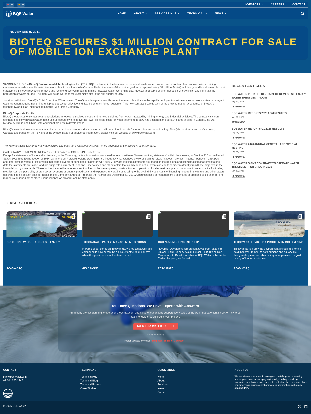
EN (10, 4)
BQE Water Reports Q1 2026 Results (258, 128)
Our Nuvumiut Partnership (178, 242)
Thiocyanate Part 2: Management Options (114, 242)
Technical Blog (89, 380)
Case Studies (88, 388)
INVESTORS (252, 4)
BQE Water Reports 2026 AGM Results (259, 113)
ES (21, 4)
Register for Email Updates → (169, 340)
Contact (162, 392)
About (139, 13)
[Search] (302, 14)
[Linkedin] (306, 406)
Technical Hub (88, 376)
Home (121, 13)
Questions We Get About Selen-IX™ (33, 242)
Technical (195, 13)
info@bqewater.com (15, 376)
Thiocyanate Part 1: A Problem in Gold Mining (268, 242)
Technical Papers (90, 384)
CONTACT (298, 4)
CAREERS (277, 4)
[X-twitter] (299, 406)
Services (162, 384)
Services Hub (166, 13)
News (219, 13)
